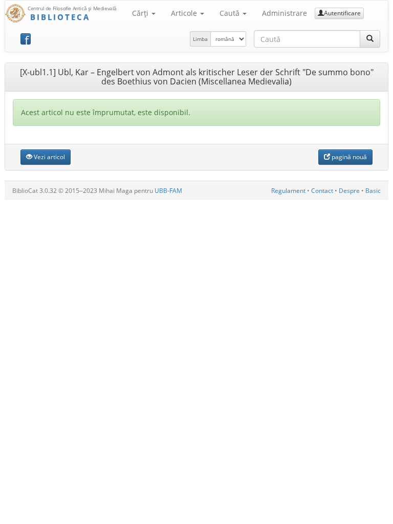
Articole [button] (185, 13)
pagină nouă (348, 156)
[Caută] (370, 39)
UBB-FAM (168, 190)
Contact (322, 190)
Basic (373, 190)
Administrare (284, 13)
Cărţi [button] (141, 13)
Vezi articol (48, 156)
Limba (200, 38)
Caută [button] (231, 13)
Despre (349, 190)
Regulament (288, 190)
